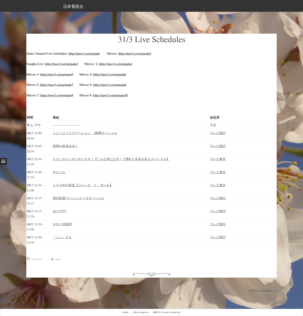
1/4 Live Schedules (263, 290)
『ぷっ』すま (62, 237)
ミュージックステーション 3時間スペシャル (85, 133)
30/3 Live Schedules (40, 290)
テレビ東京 (218, 159)
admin (58, 259)
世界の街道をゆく (65, 146)
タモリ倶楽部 (62, 224)
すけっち (59, 172)
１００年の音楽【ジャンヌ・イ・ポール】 (83, 185)
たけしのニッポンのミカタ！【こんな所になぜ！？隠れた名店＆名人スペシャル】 (111, 159)
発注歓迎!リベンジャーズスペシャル (78, 198)
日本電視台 (73, 6)
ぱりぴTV (59, 211)
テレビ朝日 (218, 133)
